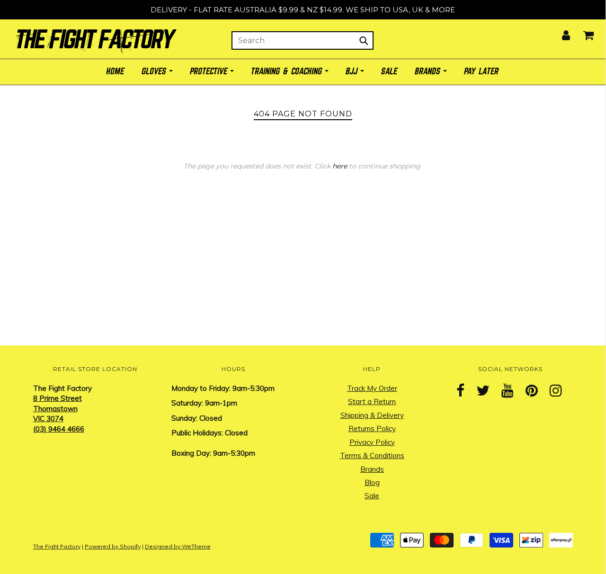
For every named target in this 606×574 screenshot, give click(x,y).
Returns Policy (372, 428)
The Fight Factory (56, 546)
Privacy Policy (372, 442)
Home (116, 71)
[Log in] (560, 32)
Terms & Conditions (372, 455)
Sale (372, 495)
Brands (372, 469)
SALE (390, 71)
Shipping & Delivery (372, 415)
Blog (372, 482)
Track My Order (372, 388)
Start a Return (372, 401)
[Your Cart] (582, 32)
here (339, 166)
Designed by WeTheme (178, 546)
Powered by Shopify (113, 546)
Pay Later (481, 71)
